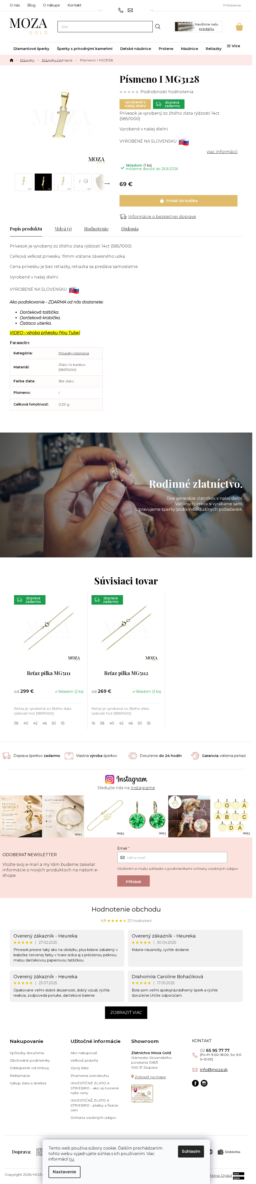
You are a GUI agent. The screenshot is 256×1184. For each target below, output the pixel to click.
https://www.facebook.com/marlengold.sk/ (195, 1083)
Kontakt (75, 5)
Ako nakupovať (83, 1053)
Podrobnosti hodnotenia (167, 91)
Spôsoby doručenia (27, 1053)
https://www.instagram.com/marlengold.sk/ (204, 1083)
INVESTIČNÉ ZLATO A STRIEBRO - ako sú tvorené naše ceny (94, 1088)
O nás (15, 5)
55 (62, 723)
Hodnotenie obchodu (126, 909)
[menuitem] (31, 48)
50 (54, 723)
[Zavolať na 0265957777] (121, 10)
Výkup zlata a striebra (28, 1083)
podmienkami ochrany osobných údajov (203, 868)
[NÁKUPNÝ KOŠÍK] (232, 26)
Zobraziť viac (126, 1012)
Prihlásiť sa (133, 881)
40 (26, 723)
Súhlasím (191, 1151)
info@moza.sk (214, 1070)
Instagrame (143, 787)
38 (16, 723)
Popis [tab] (15, 229)
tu (71, 1159)
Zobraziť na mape (150, 1077)
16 (93, 723)
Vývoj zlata (79, 1068)
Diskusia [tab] (129, 229)
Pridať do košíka (179, 201)
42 (35, 723)
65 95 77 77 (215, 1051)
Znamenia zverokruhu (89, 1075)
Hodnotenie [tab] (96, 229)
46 (44, 723)
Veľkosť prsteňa (84, 1060)
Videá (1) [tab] (63, 229)
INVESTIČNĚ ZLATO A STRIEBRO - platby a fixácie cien (94, 1105)
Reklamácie (20, 1075)
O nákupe (51, 5)
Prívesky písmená (73, 353)
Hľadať (157, 26)
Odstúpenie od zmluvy (29, 1068)
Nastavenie (64, 1172)
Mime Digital (221, 1175)
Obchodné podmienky (30, 1060)
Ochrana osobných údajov (93, 1117)
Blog (31, 5)
